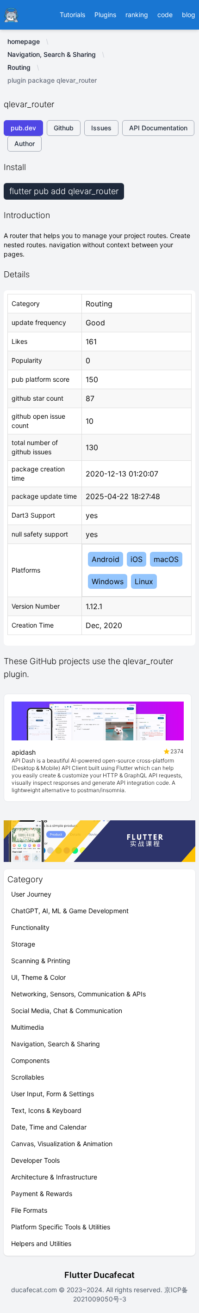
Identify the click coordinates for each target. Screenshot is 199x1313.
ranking (136, 14)
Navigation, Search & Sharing (51, 54)
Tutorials (72, 14)
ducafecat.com (35, 1290)
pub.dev (23, 128)
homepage (23, 41)
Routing (19, 67)
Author (24, 143)
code (165, 14)
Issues (101, 128)
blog (188, 14)
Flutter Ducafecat (99, 1275)
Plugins (105, 14)
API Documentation (158, 128)
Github (64, 128)
